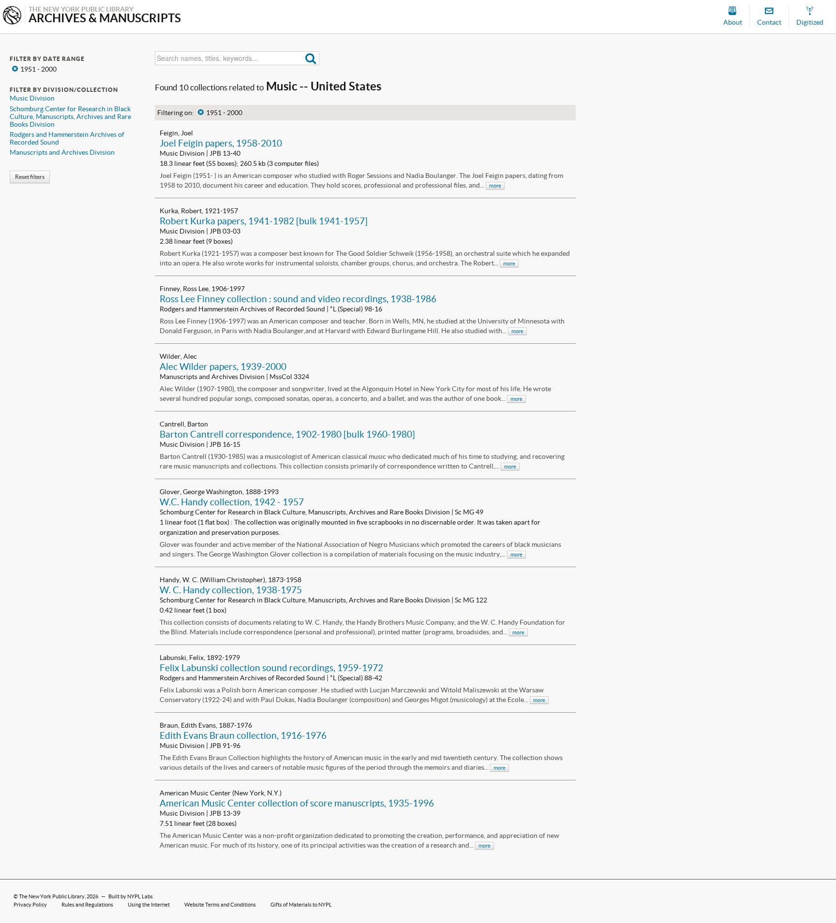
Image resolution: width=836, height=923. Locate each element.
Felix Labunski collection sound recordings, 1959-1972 (271, 667)
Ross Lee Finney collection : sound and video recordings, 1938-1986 (298, 298)
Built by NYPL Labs (130, 896)
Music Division (32, 98)
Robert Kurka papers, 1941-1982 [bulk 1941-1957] (264, 221)
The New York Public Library (52, 896)
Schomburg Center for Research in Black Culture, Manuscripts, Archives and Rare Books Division (70, 116)
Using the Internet (149, 905)
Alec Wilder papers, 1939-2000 (223, 366)
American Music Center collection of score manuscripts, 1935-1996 (297, 803)
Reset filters (30, 177)
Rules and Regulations (87, 905)
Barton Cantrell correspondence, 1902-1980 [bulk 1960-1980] (287, 434)
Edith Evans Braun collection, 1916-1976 (243, 735)
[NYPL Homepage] (12, 16)
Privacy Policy (30, 905)
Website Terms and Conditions (220, 905)
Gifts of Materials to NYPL (301, 905)
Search (310, 58)
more (495, 186)
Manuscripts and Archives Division (62, 152)
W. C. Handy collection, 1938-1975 (231, 590)
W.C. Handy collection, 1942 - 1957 (232, 502)
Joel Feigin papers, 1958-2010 (221, 143)
